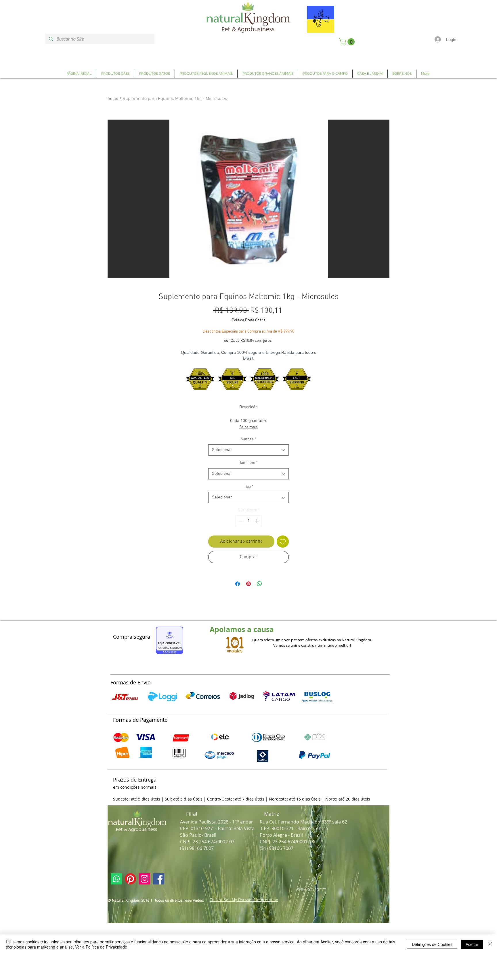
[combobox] (248, 450)
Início (113, 99)
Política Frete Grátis (248, 320)
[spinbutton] (248, 521)
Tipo (248, 486)
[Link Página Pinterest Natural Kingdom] (130, 878)
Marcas (248, 439)
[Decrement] (239, 521)
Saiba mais (248, 427)
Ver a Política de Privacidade (101, 947)
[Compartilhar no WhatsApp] (259, 583)
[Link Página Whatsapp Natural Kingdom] (116, 878)
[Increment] (257, 521)
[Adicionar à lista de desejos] (283, 541)
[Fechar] (490, 944)
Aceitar (472, 944)
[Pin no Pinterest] (248, 583)
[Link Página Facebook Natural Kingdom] (158, 878)
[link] (347, 41)
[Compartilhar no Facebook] (237, 583)
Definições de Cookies (432, 944)
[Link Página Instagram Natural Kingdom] (144, 878)
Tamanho (249, 462)
